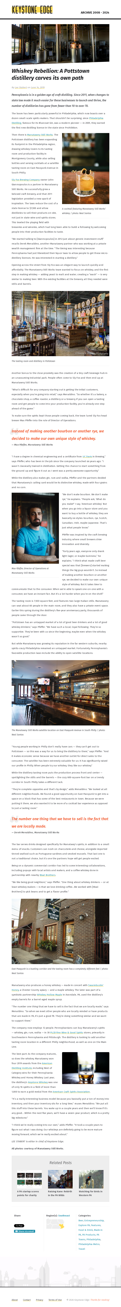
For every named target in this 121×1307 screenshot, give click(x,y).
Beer (80, 1220)
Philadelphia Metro (89, 1244)
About (15, 1300)
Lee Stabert (21, 87)
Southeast (64, 1215)
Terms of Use (55, 1300)
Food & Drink (85, 1230)
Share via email (26, 1231)
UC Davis (87, 456)
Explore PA (84, 1225)
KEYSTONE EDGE (32, 10)
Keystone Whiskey (38, 1082)
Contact (27, 1300)
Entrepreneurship (94, 1220)
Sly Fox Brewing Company (26, 179)
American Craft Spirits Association (71, 1091)
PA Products (88, 1234)
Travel (81, 1249)
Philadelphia (93, 1239)
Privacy (39, 1300)
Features (96, 1225)
